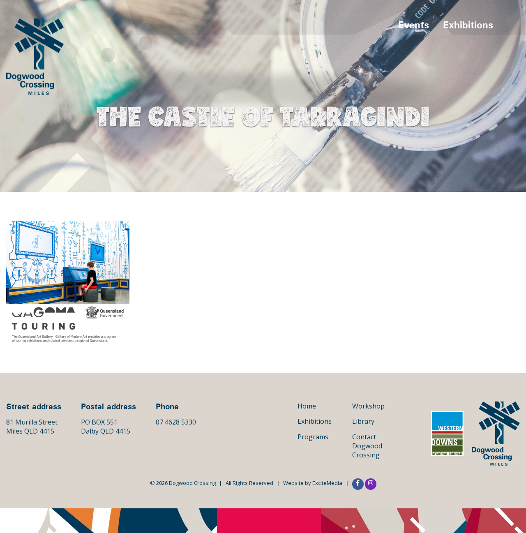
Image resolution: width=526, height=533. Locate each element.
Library (363, 421)
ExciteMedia (327, 483)
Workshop (368, 406)
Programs (313, 436)
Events (413, 24)
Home (307, 406)
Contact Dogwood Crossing (367, 446)
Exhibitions (468, 24)
